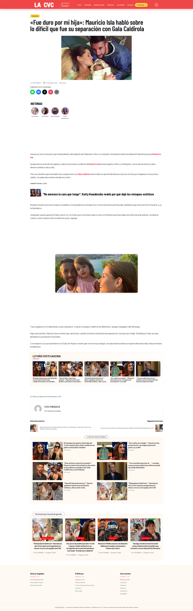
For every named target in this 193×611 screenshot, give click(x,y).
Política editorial (80, 582)
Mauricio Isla (94, 164)
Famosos (130, 5)
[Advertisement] (90, 137)
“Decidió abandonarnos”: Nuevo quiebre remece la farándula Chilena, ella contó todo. (95, 380)
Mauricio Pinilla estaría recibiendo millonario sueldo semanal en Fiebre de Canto (112, 546)
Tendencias (123, 591)
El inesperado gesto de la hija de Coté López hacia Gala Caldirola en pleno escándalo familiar (45, 380)
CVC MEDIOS (52, 406)
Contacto (78, 588)
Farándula (87, 5)
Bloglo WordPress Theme (130, 607)
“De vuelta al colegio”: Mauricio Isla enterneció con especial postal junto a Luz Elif (122, 379)
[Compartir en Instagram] (50, 92)
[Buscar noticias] (156, 5)
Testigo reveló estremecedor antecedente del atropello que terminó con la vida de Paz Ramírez (145, 546)
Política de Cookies (36, 585)
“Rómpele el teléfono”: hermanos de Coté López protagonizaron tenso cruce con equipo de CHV (143, 485)
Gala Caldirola (84, 174)
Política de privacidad (36, 579)
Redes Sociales (99, 5)
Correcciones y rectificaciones (84, 585)
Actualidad (121, 5)
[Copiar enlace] (56, 92)
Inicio (80, 5)
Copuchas (35, 16)
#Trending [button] (140, 5)
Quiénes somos (80, 579)
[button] (96, 273)
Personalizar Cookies (36, 582)
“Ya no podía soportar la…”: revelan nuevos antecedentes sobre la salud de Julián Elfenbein (147, 380)
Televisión (110, 5)
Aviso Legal (78, 591)
